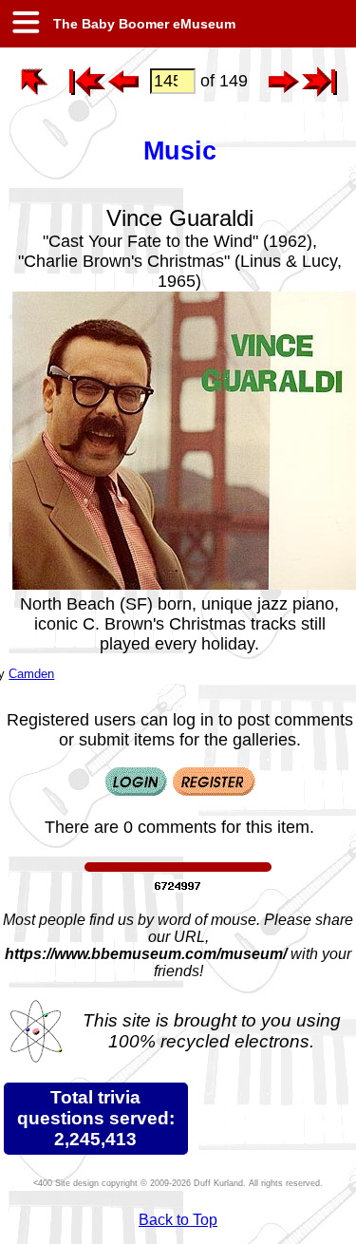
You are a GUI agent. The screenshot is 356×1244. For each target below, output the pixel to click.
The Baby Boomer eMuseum (142, 23)
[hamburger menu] (24, 24)
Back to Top (178, 1220)
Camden (31, 674)
